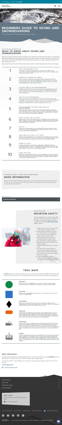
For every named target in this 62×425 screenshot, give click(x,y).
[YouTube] (19, 415)
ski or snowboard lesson (40, 148)
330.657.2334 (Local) (10, 368)
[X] (24, 415)
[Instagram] (14, 415)
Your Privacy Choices (52, 410)
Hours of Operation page (38, 91)
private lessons (29, 102)
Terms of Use (17, 410)
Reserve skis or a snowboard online (45, 112)
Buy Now (19, 2)
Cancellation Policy (36, 410)
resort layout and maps (37, 81)
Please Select (6, 196)
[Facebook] (9, 415)
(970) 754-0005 (21, 358)
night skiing (48, 90)
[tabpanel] (31, 277)
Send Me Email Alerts (11, 401)
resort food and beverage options (30, 130)
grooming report (55, 326)
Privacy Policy (26, 410)
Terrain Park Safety (45, 317)
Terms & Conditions (7, 410)
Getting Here (38, 80)
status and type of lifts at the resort (47, 339)
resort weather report (35, 72)
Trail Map (6, 274)
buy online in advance (50, 139)
